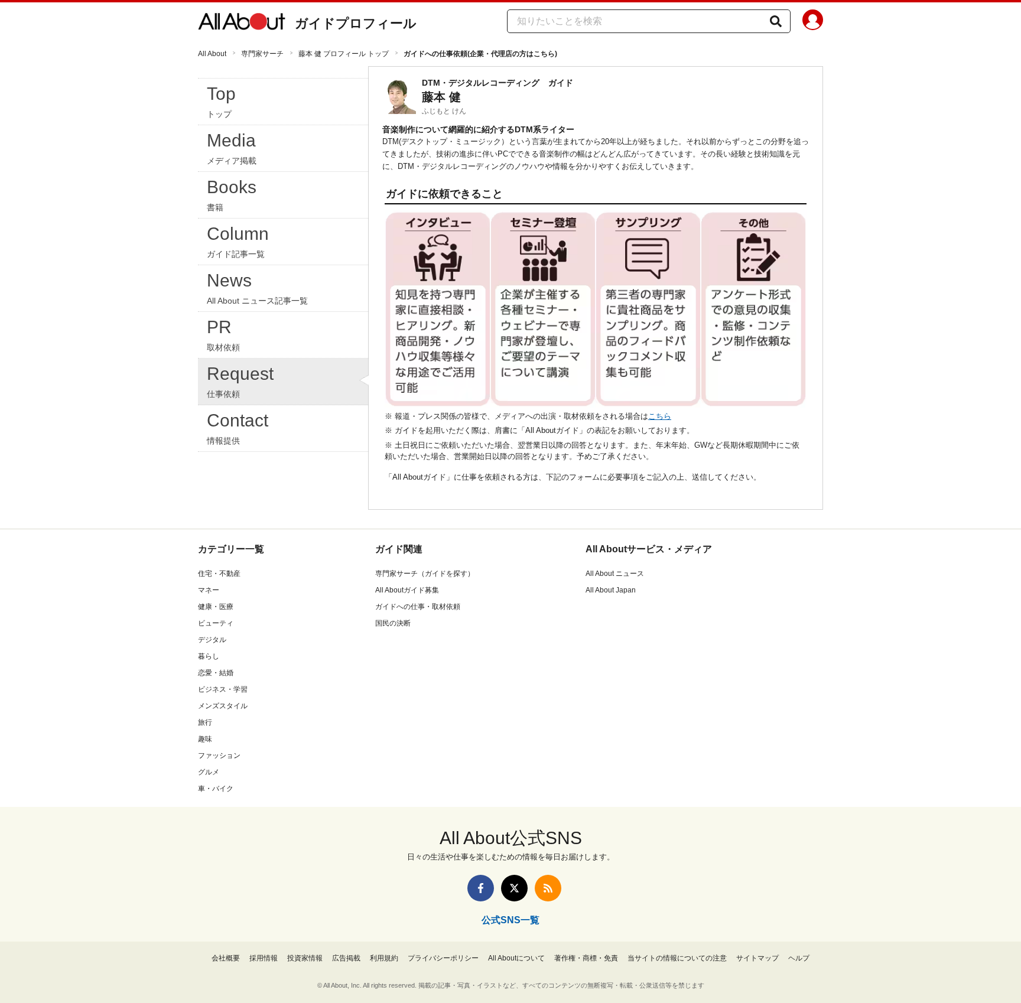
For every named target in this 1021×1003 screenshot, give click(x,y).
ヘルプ (798, 958)
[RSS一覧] (548, 888)
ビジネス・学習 (223, 689)
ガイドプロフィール (356, 23)
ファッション (219, 755)
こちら (659, 416)
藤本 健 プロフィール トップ (343, 54)
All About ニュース (615, 573)
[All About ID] (812, 21)
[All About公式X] (514, 888)
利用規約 (384, 958)
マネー (208, 590)
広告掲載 (346, 958)
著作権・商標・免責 (586, 958)
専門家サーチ (262, 54)
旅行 (205, 722)
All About (212, 54)
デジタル (212, 640)
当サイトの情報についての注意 (677, 958)
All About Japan (611, 590)
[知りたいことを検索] (776, 21)
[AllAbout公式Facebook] (480, 888)
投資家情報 (305, 958)
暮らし (208, 656)
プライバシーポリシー (443, 958)
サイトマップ (757, 958)
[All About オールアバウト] (241, 23)
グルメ (208, 772)
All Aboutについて (516, 958)
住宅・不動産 (219, 573)
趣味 (205, 739)
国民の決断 (393, 623)
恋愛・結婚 (215, 673)
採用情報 (263, 958)
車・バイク (215, 788)
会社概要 (226, 958)
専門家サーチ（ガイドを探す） (424, 573)
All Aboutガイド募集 (407, 590)
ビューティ (215, 623)
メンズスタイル (223, 706)
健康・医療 (215, 607)
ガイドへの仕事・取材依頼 (417, 607)
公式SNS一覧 (510, 920)
